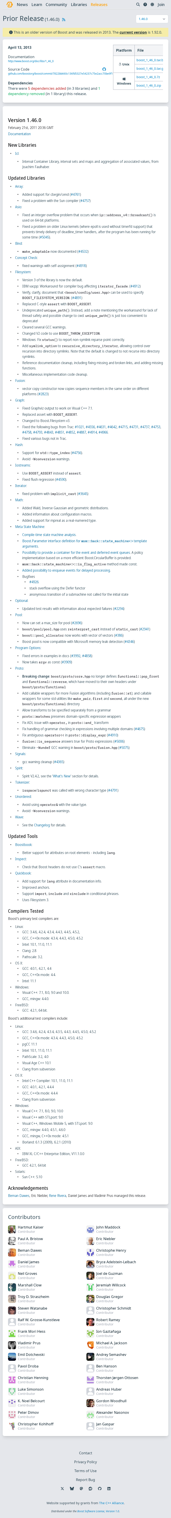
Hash (18, 444)
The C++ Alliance (111, 1503)
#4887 (81, 432)
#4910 (112, 735)
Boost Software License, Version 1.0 (98, 1511)
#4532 (83, 251)
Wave (19, 817)
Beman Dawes (18, 1195)
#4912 (135, 286)
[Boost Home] (9, 4)
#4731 (133, 426)
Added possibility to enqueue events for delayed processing (66, 570)
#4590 (60, 479)
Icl (16, 153)
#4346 (129, 641)
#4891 (76, 297)
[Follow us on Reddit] (90, 1488)
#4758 (26, 432)
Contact (85, 1453)
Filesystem (23, 271)
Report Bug (85, 1479)
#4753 (155, 426)
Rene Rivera (57, 1195)
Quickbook (23, 873)
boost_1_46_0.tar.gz (150, 68)
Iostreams (22, 465)
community (56, 4)
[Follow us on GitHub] (100, 1488)
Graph (19, 400)
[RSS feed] (63, 19)
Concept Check (26, 257)
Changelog (42, 825)
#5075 (123, 747)
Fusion (20, 380)
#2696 (76, 622)
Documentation (19, 133)
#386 (118, 635)
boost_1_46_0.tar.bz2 (151, 60)
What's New (62, 776)
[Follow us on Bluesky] (72, 1488)
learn (36, 4)
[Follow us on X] (62, 1488)
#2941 (144, 629)
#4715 (123, 426)
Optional (21, 600)
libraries (79, 4)
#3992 (75, 655)
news (22, 4)
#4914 (92, 432)
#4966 (103, 432)
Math (19, 499)
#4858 (86, 655)
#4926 (34, 581)
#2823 (43, 393)
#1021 (79, 426)
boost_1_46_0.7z (148, 77)
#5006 (119, 741)
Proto (19, 668)
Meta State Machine (29, 526)
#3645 (82, 493)
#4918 (81, 265)
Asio (18, 206)
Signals (20, 753)
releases (99, 4)
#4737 (144, 426)
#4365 (58, 761)
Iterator (20, 485)
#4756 (76, 452)
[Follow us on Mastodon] (81, 1488)
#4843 (48, 432)
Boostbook (23, 844)
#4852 (70, 432)
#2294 (118, 608)
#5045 (44, 237)
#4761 (75, 194)
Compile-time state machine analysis (49, 534)
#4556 (90, 426)
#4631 (101, 426)
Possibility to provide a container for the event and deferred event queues (76, 552)
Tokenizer (22, 782)
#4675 (139, 728)
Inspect (20, 858)
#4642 (112, 426)
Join (161, 4)
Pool (18, 614)
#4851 (59, 432)
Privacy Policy (85, 1461)
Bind (18, 243)
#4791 (112, 790)
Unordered (23, 796)
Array (19, 186)
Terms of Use (85, 1470)
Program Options (28, 647)
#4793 (37, 432)
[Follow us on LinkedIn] (108, 1488)
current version (133, 32)
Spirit (18, 768)
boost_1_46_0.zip (148, 85)
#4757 (85, 200)
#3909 (66, 662)
